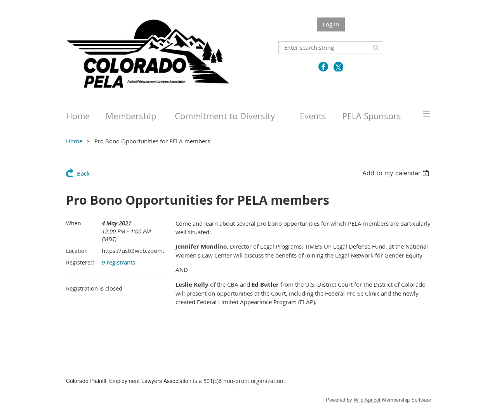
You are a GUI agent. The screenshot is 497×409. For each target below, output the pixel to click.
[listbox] (396, 173)
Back (83, 173)
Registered (80, 262)
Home (74, 141)
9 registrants (118, 262)
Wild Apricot (367, 400)
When (73, 223)
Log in (331, 24)
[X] (338, 66)
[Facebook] (323, 66)
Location (77, 250)
